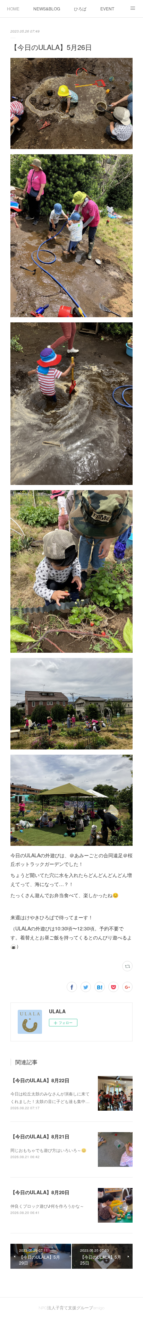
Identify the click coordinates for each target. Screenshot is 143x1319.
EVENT (107, 8)
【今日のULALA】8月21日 (39, 1136)
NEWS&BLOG (46, 8)
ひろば (80, 8)
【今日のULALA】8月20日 (39, 1192)
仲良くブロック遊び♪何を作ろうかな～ (47, 1206)
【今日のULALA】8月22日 (39, 1080)
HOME (13, 8)
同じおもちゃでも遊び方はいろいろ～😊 (48, 1150)
